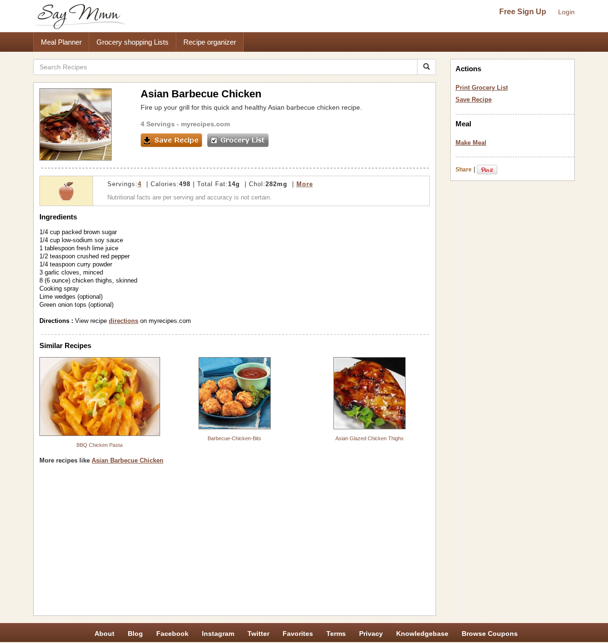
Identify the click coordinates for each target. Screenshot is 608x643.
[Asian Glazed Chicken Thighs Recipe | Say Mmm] (369, 393)
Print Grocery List (482, 87)
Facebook (172, 633)
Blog (135, 633)
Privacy (371, 633)
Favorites (298, 633)
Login (566, 12)
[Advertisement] (234, 543)
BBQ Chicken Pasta (99, 445)
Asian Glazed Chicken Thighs (369, 438)
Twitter (258, 633)
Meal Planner (61, 42)
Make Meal (471, 142)
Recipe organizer (209, 42)
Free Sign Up (522, 12)
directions (123, 320)
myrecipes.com (205, 124)
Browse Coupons (490, 633)
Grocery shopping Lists (132, 42)
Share (464, 169)
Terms (336, 633)
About (104, 633)
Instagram (218, 633)
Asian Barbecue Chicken (127, 460)
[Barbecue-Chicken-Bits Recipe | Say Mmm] (234, 393)
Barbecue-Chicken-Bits (234, 438)
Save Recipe (474, 99)
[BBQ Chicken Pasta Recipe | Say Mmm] (99, 396)
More (304, 184)
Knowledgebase (422, 633)
